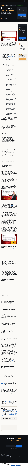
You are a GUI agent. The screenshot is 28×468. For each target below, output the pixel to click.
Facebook (2, 460)
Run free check (19, 446)
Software (11, 456)
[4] (8, 328)
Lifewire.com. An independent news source (7, 410)
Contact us (20, 461)
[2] (11, 210)
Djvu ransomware (10, 56)
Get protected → (22, 37)
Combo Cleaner (8, 356)
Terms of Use (20, 456)
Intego (6, 232)
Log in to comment (14, 430)
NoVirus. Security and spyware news (11, 413)
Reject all (18, 465)
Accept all (13, 465)
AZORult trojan (12, 205)
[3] (13, 248)
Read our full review (22, 39)
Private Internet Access (7, 401)
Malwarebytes (14, 356)
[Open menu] (23, 1)
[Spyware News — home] (5, 454)
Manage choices (23, 465)
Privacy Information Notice (22, 457)
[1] (11, 184)
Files (10, 457)
